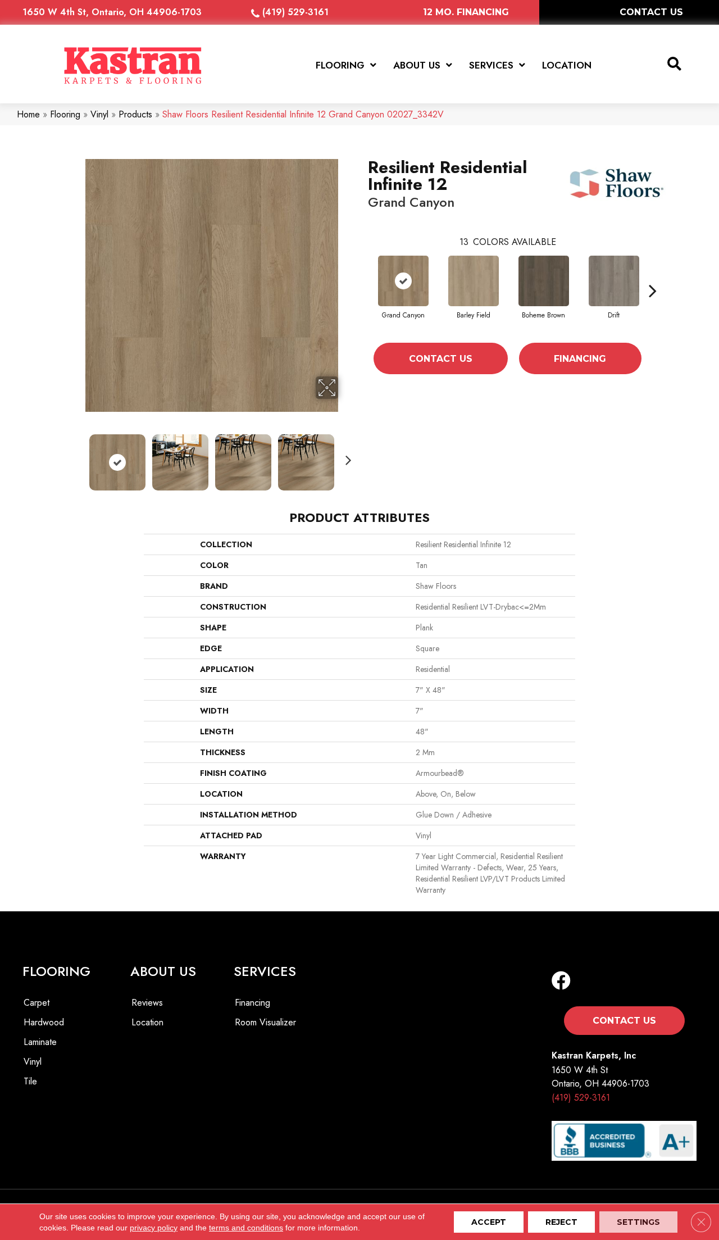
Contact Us (440, 358)
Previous (77, 456)
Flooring (65, 114)
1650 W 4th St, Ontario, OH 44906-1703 (112, 12)
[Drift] (614, 281)
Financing (580, 358)
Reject (561, 1222)
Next (345, 456)
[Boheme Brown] (544, 281)
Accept (488, 1222)
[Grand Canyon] (403, 281)
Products (135, 114)
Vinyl (99, 114)
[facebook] (561, 981)
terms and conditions (246, 1227)
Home (28, 114)
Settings (638, 1222)
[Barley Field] (473, 281)
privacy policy (154, 1227)
